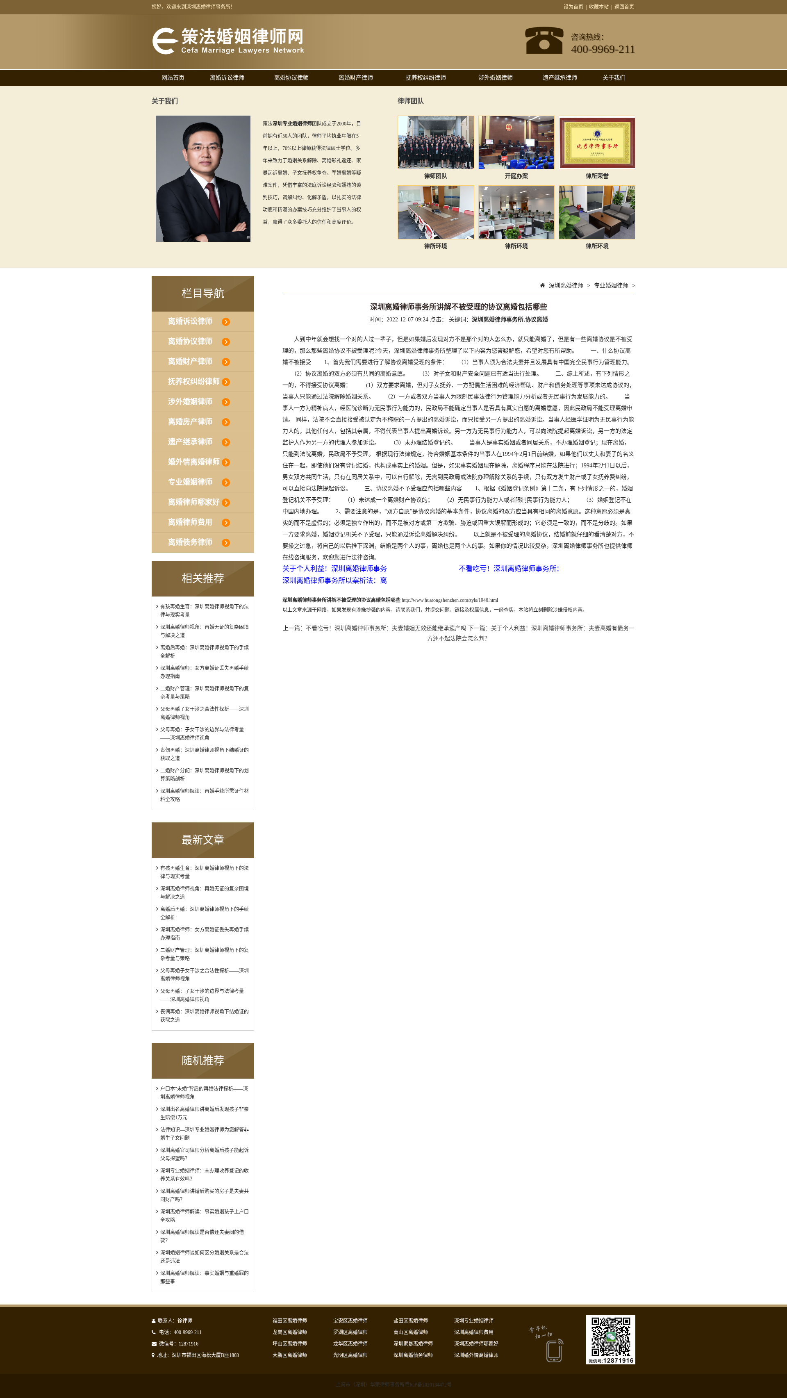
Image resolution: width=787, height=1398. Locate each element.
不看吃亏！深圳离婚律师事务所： (511, 569)
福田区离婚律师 (290, 1321)
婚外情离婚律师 (194, 462)
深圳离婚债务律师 (413, 1355)
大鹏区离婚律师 (290, 1355)
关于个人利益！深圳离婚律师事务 (334, 569)
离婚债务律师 (190, 542)
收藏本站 (599, 7)
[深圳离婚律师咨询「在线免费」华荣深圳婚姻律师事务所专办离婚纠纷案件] (228, 52)
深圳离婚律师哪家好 (476, 1344)
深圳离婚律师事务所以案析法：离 (334, 581)
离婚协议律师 (291, 78)
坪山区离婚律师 (290, 1344)
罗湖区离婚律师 (350, 1332)
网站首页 (172, 78)
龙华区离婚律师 (350, 1344)
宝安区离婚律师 (350, 1321)
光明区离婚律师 (350, 1355)
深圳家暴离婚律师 (413, 1344)
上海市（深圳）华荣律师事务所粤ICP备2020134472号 (394, 1385)
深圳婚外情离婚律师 (476, 1355)
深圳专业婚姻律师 (474, 1321)
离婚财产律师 (356, 78)
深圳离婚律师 (566, 285)
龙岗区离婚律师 (290, 1332)
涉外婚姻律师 (495, 78)
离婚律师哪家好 (194, 502)
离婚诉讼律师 (227, 78)
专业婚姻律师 (190, 482)
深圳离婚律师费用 (474, 1332)
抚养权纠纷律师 (426, 78)
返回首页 (624, 7)
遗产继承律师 (560, 78)
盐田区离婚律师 (411, 1321)
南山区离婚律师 (411, 1332)
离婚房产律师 (190, 422)
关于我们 (614, 78)
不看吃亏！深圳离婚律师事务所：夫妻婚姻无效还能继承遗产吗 (386, 628)
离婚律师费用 (190, 522)
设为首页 (573, 7)
